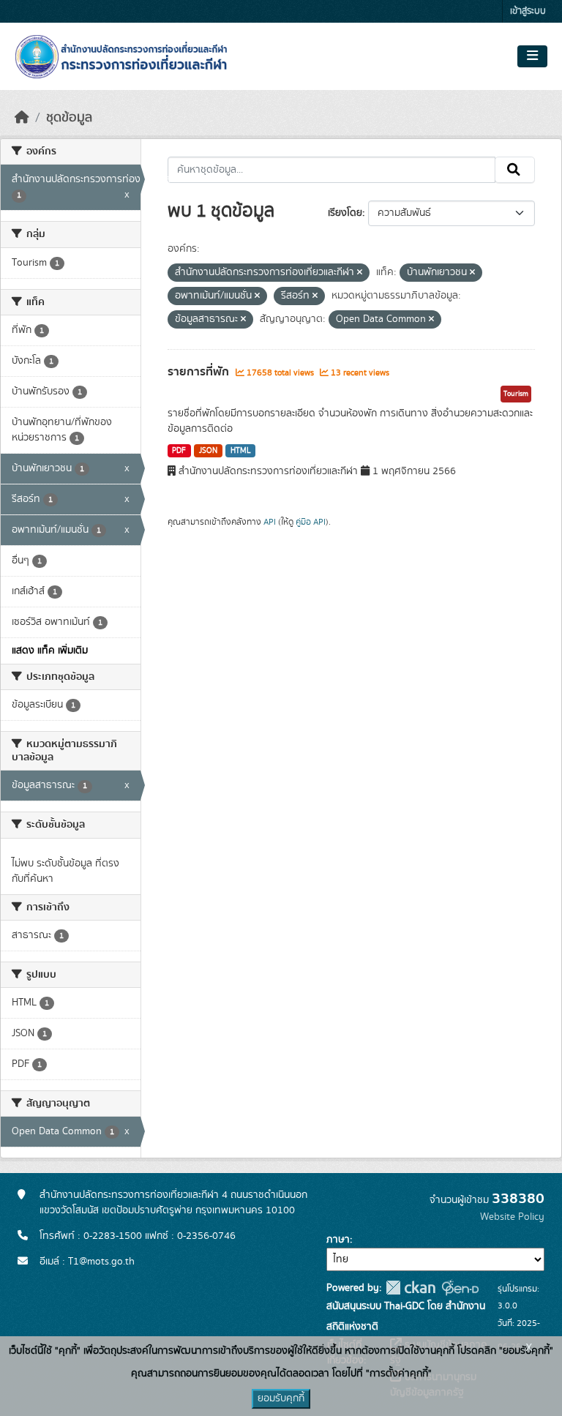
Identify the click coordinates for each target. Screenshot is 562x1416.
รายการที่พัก (200, 371)
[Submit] (515, 170)
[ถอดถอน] (359, 273)
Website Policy (512, 1217)
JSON (208, 451)
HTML (241, 451)
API (269, 521)
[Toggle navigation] (532, 56)
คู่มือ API (311, 521)
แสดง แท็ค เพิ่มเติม (50, 650)
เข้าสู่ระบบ (528, 11)
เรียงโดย (345, 213)
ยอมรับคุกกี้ (281, 1398)
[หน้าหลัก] (22, 117)
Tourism (515, 394)
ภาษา (338, 1239)
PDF (179, 451)
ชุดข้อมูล (69, 117)
